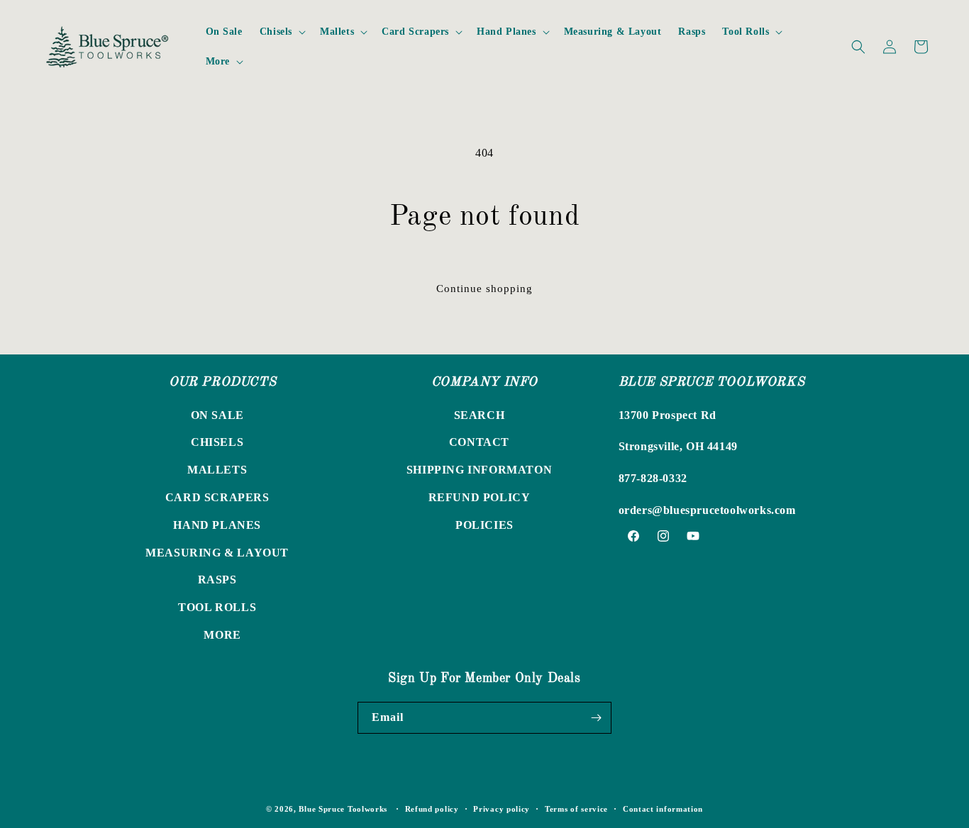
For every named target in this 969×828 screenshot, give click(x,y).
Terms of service (576, 809)
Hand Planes (217, 525)
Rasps (217, 580)
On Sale (217, 415)
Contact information (663, 809)
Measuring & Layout (217, 553)
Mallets (217, 470)
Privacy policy (501, 809)
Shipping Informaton (479, 470)
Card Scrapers (217, 497)
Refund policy (432, 809)
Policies (484, 525)
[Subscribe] (595, 717)
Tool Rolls (217, 607)
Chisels (217, 442)
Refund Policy (479, 497)
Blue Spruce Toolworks (343, 809)
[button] (281, 32)
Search (479, 415)
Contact (479, 442)
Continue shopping (484, 288)
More (222, 635)
